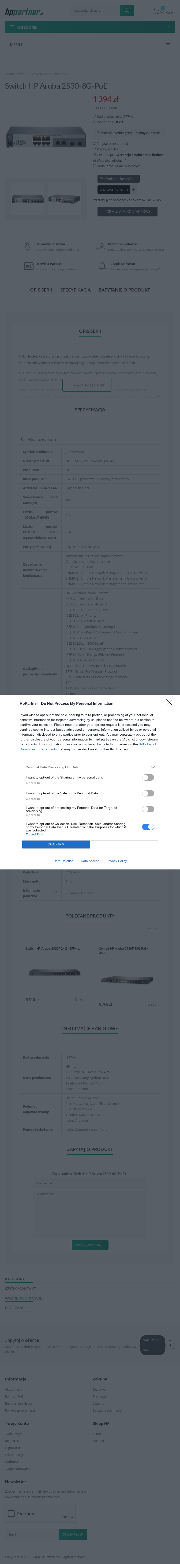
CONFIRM (56, 844)
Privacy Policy (116, 861)
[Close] (170, 703)
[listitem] (90, 767)
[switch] (148, 777)
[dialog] (90, 782)
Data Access (90, 861)
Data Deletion (63, 861)
